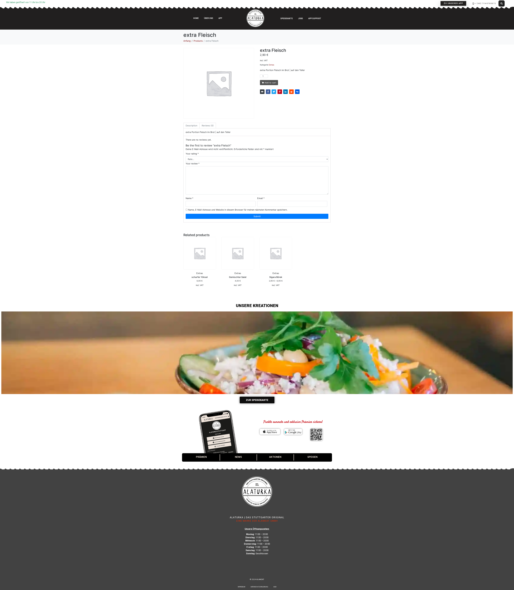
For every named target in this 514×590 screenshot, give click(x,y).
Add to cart (270, 82)
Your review (192, 163)
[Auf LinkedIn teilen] (285, 91)
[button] (453, 3)
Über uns (208, 18)
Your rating (192, 153)
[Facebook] (253, 572)
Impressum (241, 587)
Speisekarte (286, 18)
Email (260, 198)
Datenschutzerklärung (259, 587)
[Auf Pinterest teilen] (279, 91)
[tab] (191, 125)
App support (314, 18)
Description (191, 125)
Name (189, 198)
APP (220, 18)
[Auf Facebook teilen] (268, 91)
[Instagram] (260, 572)
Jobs (300, 18)
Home (196, 18)
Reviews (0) (208, 125)
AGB (274, 587)
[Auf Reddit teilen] (291, 91)
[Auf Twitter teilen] (274, 91)
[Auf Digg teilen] (297, 91)
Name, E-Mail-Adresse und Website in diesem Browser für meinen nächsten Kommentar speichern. (237, 209)
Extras (271, 65)
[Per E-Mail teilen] (262, 91)
